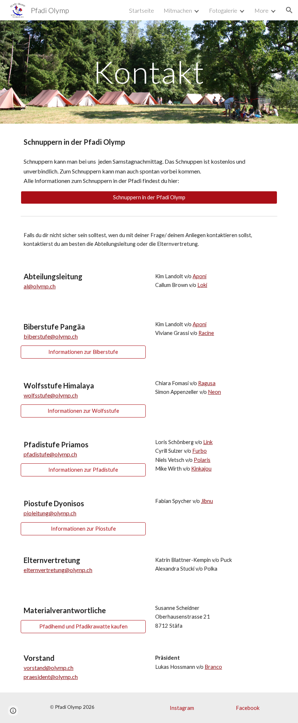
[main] (149, 71)
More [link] (261, 10)
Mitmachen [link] (178, 10)
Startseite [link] (141, 10)
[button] (289, 10)
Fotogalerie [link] (223, 10)
